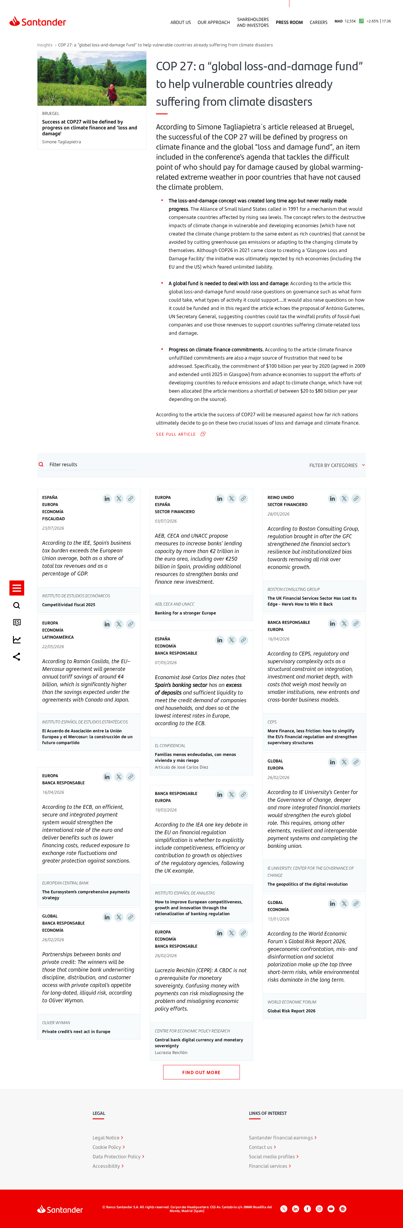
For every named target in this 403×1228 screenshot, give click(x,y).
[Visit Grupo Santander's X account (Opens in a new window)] (283, 1208)
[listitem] (16, 588)
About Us (181, 22)
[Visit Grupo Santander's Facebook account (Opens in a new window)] (307, 1208)
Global (275, 761)
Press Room (289, 22)
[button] (16, 588)
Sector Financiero (175, 511)
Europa (50, 504)
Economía (52, 511)
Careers (318, 22)
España (50, 497)
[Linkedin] (107, 498)
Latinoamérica (58, 637)
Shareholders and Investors (253, 22)
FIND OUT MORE (201, 1072)
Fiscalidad (53, 518)
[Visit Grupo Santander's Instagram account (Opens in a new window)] (319, 1208)
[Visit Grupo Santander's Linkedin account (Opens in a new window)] (295, 1208)
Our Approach (214, 22)
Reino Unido (281, 497)
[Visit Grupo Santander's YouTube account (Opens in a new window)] (331, 1208)
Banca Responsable (176, 653)
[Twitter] (119, 498)
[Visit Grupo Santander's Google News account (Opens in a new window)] (342, 1208)
